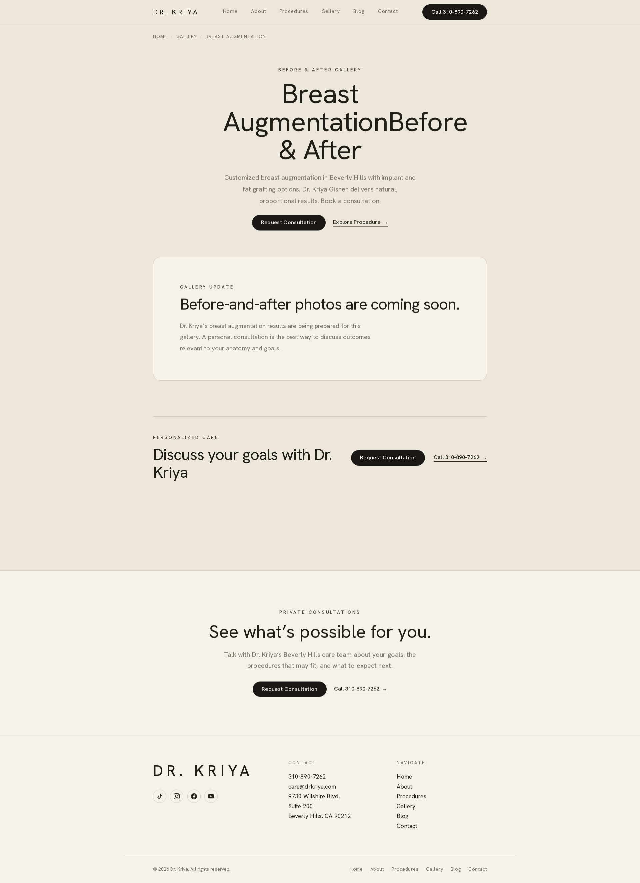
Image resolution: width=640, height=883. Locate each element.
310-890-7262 (307, 776)
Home (230, 11)
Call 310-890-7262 (454, 11)
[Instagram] (176, 796)
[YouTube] (211, 796)
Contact (388, 11)
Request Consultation (289, 222)
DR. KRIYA (176, 12)
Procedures (294, 11)
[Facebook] (194, 796)
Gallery (331, 11)
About (258, 11)
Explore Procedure (360, 222)
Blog (359, 11)
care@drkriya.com (312, 786)
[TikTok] (159, 796)
